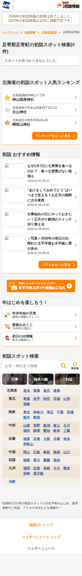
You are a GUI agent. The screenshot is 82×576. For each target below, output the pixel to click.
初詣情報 (30, 32)
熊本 (66, 468)
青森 (26, 399)
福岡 (26, 468)
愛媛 (46, 460)
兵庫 (56, 439)
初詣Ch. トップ (41, 525)
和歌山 (28, 444)
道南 (36, 390)
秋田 (46, 399)
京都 (36, 439)
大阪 (46, 439)
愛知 (46, 431)
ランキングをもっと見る (53, 136)
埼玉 (50, 412)
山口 (66, 452)
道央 (26, 390)
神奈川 (38, 412)
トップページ (10, 32)
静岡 (36, 431)
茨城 (70, 412)
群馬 (36, 417)
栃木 (26, 417)
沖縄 (12, 481)
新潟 (46, 425)
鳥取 (46, 452)
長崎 (46, 468)
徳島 (26, 460)
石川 (66, 425)
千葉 (60, 412)
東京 (26, 412)
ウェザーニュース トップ (41, 537)
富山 (56, 425)
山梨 (26, 425)
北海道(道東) (49, 32)
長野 (36, 425)
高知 (56, 460)
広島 (36, 452)
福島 (26, 404)
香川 (36, 460)
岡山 (26, 452)
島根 (56, 452)
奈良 (66, 439)
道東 (56, 390)
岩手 (36, 399)
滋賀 (26, 439)
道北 (46, 390)
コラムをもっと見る (56, 264)
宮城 (56, 399)
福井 (26, 431)
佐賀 (36, 468)
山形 (66, 399)
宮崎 (26, 473)
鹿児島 (38, 473)
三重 (66, 431)
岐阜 (56, 431)
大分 (56, 468)
